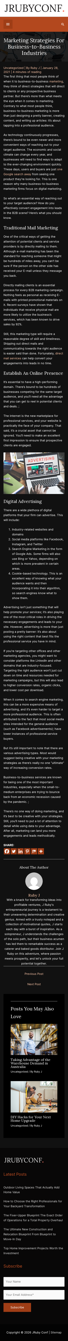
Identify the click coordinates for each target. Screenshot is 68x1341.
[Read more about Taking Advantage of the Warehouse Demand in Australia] (34, 1039)
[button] (63, 24)
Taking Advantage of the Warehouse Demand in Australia (30, 1063)
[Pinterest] (27, 851)
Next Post (34, 984)
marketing (56, 81)
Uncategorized (13, 68)
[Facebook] (7, 851)
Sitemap (56, 1332)
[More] (41, 851)
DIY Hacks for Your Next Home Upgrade (31, 1119)
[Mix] (34, 851)
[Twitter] (14, 851)
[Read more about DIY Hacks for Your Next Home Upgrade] (34, 1096)
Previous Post (34, 974)
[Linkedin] (20, 851)
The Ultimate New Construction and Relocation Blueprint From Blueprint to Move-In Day (29, 1234)
